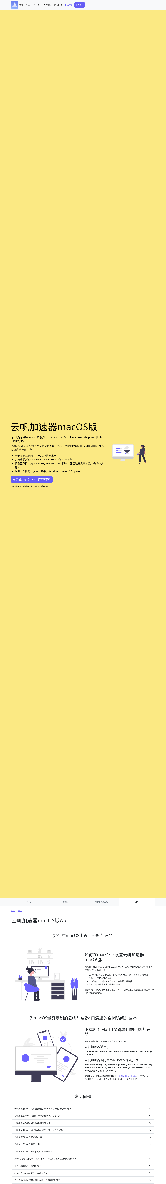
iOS (29, 902)
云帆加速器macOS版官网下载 (33, 479)
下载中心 (69, 5)
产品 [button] (28, 5)
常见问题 (58, 5)
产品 (20, 910)
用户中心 (79, 5)
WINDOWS (101, 902)
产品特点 (48, 5)
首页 (21, 5)
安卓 (65, 902)
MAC (137, 902)
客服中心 (37, 5)
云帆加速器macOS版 (126, 1076)
